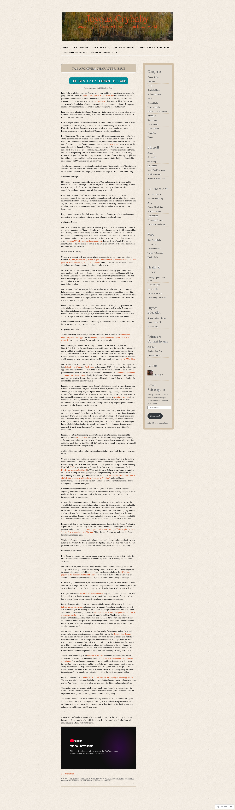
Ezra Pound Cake (154, 240)
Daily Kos (151, 346)
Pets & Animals (73, 778)
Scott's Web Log (153, 284)
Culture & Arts (153, 77)
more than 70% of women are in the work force (84, 241)
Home (65, 47)
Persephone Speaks (154, 220)
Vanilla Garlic (152, 257)
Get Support (152, 165)
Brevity (150, 202)
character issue (77, 780)
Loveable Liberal (153, 355)
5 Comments (67, 773)
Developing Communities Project (74, 469)
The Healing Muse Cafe (156, 297)
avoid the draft (81, 437)
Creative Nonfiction (155, 207)
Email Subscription (156, 387)
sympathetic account (121, 397)
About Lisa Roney (80, 47)
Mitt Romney (87, 780)
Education (151, 81)
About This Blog (101, 47)
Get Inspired (152, 157)
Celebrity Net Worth (73, 367)
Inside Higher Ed (154, 322)
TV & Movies (152, 124)
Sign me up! (155, 416)
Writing (150, 137)
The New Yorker (99, 101)
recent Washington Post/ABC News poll (98, 95)
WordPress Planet (154, 174)
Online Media (152, 102)
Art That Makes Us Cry (124, 47)
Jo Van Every (152, 326)
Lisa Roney (109, 88)
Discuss (150, 152)
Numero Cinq (152, 215)
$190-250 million (128, 359)
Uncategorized (153, 128)
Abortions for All (154, 194)
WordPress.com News (156, 178)
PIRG (72, 467)
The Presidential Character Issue (98, 81)
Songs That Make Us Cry (75, 52)
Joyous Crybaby (117, 18)
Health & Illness (153, 90)
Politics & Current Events (89, 778)
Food (149, 85)
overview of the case (95, 655)
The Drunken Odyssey (156, 224)
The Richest (89, 367)
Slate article (114, 144)
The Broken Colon (154, 293)
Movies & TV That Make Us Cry (154, 47)
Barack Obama (66, 780)
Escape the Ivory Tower (156, 318)
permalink (107, 780)
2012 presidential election (115, 778)
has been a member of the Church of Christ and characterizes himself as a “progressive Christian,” (98, 476)
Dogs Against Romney (122, 634)
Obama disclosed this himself (91, 593)
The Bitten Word (153, 248)
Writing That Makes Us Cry (104, 52)
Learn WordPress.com (156, 170)
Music (149, 98)
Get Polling (151, 161)
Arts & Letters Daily (155, 198)
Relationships (152, 120)
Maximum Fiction (154, 211)
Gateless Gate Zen (154, 351)
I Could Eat (151, 244)
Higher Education (154, 94)
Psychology (151, 115)
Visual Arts (151, 132)
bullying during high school (71, 606)
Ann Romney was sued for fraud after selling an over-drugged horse (107, 677)
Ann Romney (129, 778)
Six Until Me (152, 289)
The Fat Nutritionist (155, 252)
